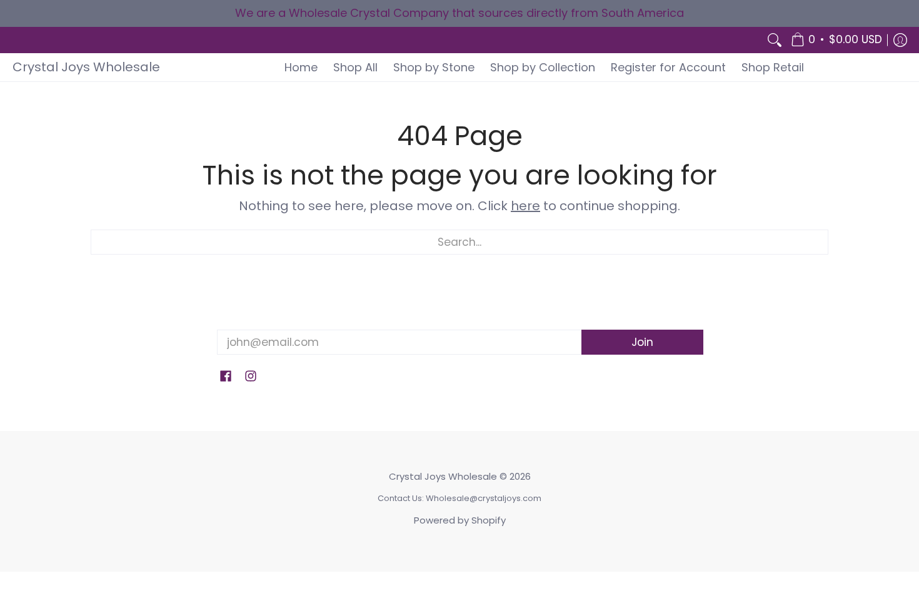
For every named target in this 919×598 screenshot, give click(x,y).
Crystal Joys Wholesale (86, 67)
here (525, 206)
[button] (836, 40)
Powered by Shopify (460, 520)
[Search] (774, 40)
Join (642, 342)
